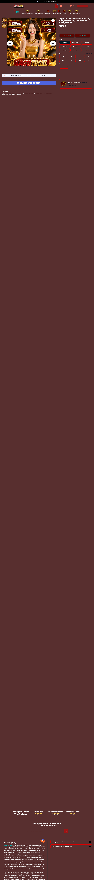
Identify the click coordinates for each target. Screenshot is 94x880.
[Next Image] (53, 43)
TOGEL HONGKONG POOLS (28, 83)
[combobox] (40, 6)
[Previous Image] (10, 43)
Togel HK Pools (8, 845)
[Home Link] (18, 6)
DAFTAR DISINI (67, 35)
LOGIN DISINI (82, 35)
